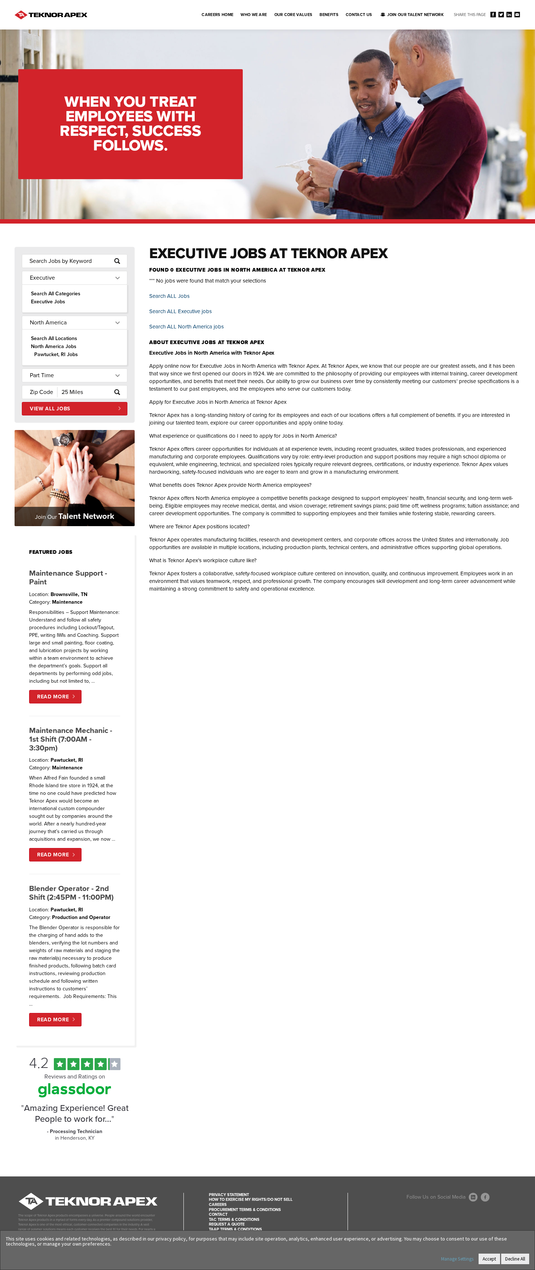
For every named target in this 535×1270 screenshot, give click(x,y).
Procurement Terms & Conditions (245, 1209)
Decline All (515, 1259)
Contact (218, 1214)
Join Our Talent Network (415, 14)
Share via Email (517, 14)
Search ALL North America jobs (186, 326)
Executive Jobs (48, 302)
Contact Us (359, 14)
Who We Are (254, 14)
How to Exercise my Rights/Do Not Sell (251, 1199)
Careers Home (217, 14)
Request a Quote (227, 1224)
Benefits (329, 14)
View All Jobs (50, 409)
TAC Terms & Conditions (234, 1219)
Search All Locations (54, 338)
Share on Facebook (493, 14)
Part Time (42, 375)
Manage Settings (457, 1259)
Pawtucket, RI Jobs (56, 354)
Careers (218, 1204)
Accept (489, 1259)
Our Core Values (293, 14)
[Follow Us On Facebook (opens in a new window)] (485, 1197)
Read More (53, 697)
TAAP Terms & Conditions (235, 1229)
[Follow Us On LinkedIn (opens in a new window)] (473, 1197)
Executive (42, 277)
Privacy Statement (229, 1194)
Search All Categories (55, 294)
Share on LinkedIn (509, 14)
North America (48, 322)
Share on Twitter (501, 14)
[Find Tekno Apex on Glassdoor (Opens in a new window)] (74, 1095)
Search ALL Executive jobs (180, 311)
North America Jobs (53, 346)
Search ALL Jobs (169, 296)
